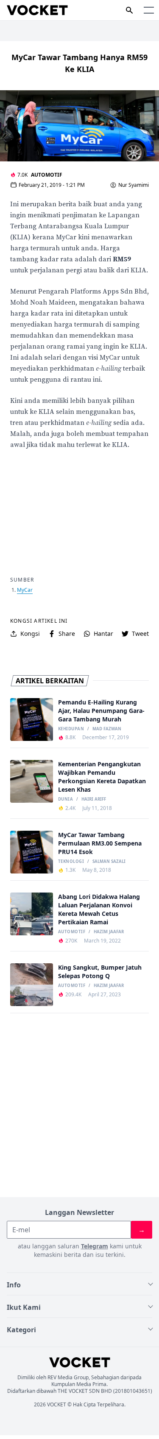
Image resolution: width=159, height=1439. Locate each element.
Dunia (65, 799)
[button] (149, 10)
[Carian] (129, 10)
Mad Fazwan (106, 729)
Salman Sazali (109, 862)
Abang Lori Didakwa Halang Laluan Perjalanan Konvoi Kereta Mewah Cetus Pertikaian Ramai (99, 909)
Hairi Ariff (93, 799)
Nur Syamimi (133, 185)
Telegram (94, 1246)
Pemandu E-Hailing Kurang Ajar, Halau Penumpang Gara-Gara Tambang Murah (101, 710)
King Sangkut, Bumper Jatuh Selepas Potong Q (100, 971)
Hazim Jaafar (109, 932)
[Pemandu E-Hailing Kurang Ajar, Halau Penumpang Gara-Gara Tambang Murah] (31, 719)
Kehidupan (71, 729)
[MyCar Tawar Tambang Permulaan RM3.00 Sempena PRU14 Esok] (31, 852)
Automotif (46, 174)
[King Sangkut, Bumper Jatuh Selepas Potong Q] (31, 984)
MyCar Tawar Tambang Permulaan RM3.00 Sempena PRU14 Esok (100, 843)
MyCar (25, 589)
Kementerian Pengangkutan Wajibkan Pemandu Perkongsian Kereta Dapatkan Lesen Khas (102, 776)
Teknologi (71, 862)
